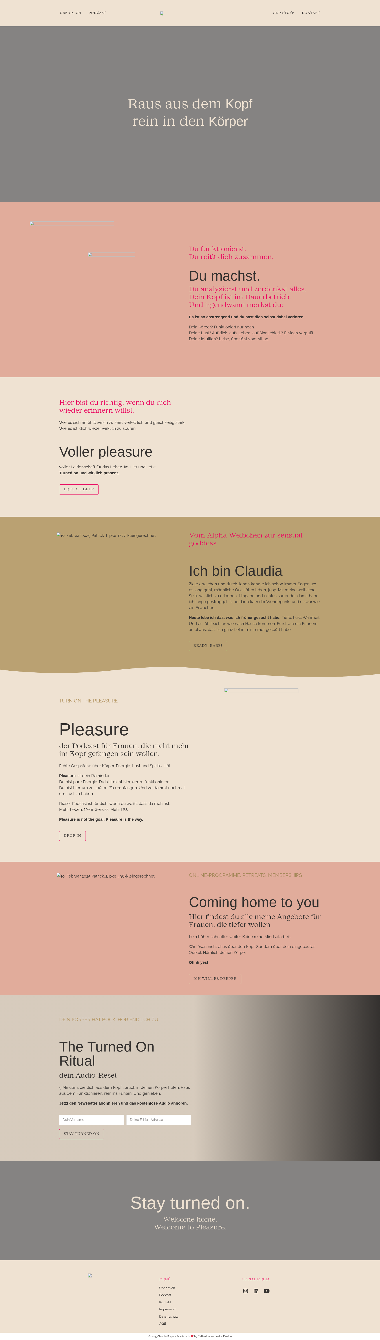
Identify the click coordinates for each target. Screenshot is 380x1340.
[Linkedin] (256, 1291)
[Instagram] (245, 1291)
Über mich (70, 13)
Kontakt (311, 13)
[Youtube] (266, 1291)
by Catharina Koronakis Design (213, 1336)
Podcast (97, 13)
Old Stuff (283, 13)
